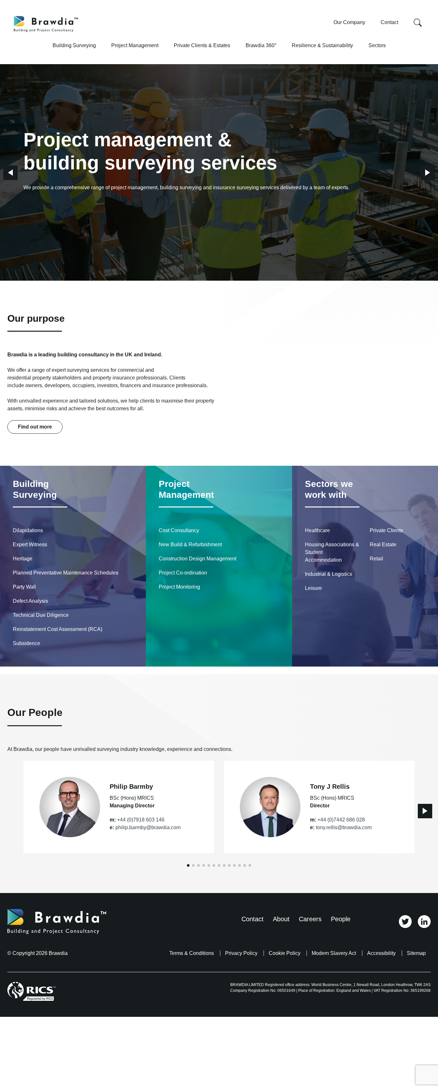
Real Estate (383, 544)
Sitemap (416, 953)
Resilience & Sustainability (322, 45)
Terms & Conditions (191, 953)
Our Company (349, 22)
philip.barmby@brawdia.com (148, 827)
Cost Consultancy (179, 530)
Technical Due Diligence (41, 615)
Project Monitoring (179, 587)
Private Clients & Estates (202, 45)
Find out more (35, 427)
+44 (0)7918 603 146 (140, 819)
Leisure (313, 588)
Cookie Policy (284, 953)
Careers (310, 919)
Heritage (22, 558)
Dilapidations (28, 530)
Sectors (377, 45)
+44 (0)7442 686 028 (341, 819)
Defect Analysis (30, 601)
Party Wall (24, 587)
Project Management (134, 45)
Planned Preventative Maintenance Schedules (65, 572)
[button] (10, 173)
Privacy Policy (241, 953)
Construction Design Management (197, 558)
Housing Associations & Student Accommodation (332, 552)
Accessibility (381, 953)
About (281, 919)
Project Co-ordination (183, 572)
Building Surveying (74, 45)
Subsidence (26, 643)
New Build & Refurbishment (190, 544)
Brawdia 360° (261, 45)
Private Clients (386, 530)
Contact (389, 22)
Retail (376, 558)
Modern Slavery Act (334, 953)
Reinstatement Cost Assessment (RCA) (57, 629)
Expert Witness (30, 544)
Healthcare (317, 530)
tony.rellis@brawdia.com (344, 827)
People (340, 919)
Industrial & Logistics (328, 574)
